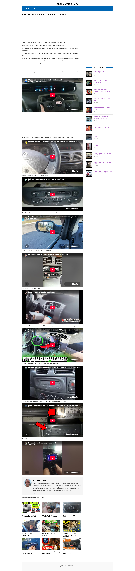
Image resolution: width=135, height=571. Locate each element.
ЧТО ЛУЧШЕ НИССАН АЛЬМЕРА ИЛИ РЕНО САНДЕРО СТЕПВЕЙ (103, 171)
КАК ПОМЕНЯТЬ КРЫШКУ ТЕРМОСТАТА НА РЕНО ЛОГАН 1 (102, 90)
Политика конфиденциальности (67, 566)
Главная (26, 8)
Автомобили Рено (67, 3)
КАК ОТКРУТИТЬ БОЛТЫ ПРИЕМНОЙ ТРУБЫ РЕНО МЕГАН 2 (103, 72)
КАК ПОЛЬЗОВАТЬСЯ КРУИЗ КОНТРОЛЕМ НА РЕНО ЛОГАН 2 (102, 117)
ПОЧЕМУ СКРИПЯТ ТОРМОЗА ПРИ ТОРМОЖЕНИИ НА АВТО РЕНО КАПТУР (102, 127)
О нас (33, 8)
